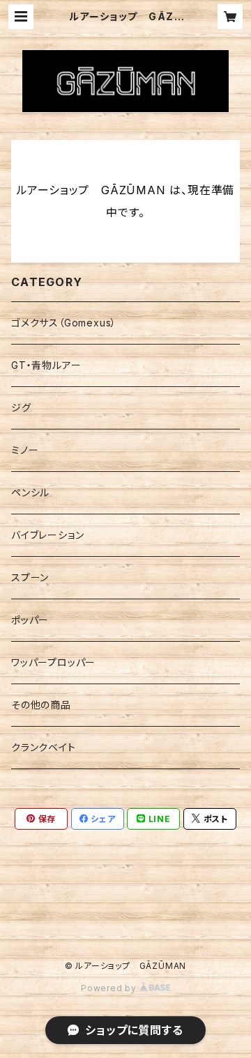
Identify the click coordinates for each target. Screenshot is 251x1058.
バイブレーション (47, 535)
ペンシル (30, 492)
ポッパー (30, 620)
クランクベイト (43, 747)
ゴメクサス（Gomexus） (63, 323)
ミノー (24, 450)
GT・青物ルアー (46, 365)
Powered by (110, 988)
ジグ (21, 407)
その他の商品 (41, 705)
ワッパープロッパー (53, 662)
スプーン (30, 577)
